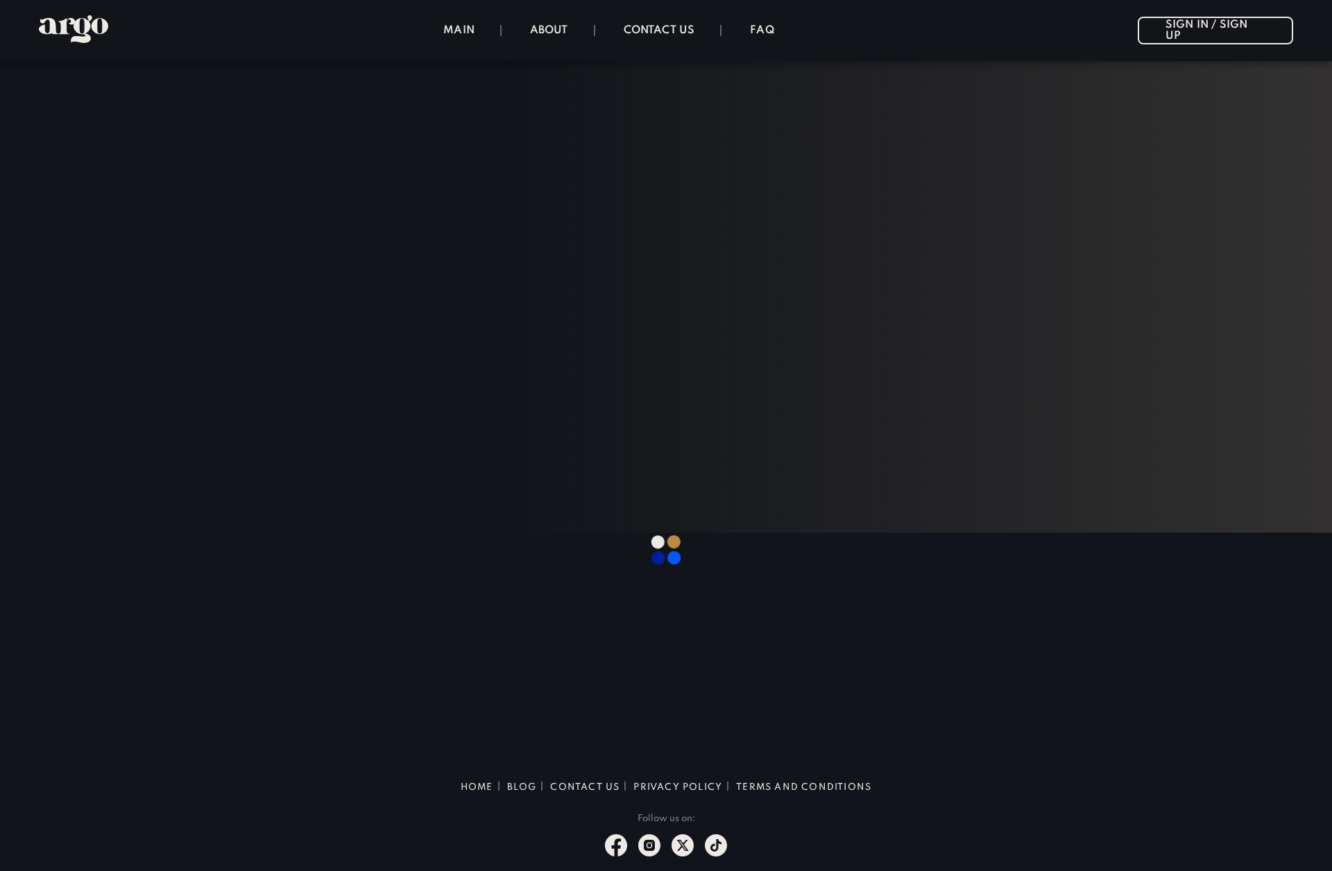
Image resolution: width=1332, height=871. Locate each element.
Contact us (659, 30)
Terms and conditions (803, 787)
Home (477, 787)
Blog (522, 787)
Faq (762, 30)
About (549, 30)
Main (459, 30)
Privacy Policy (677, 787)
